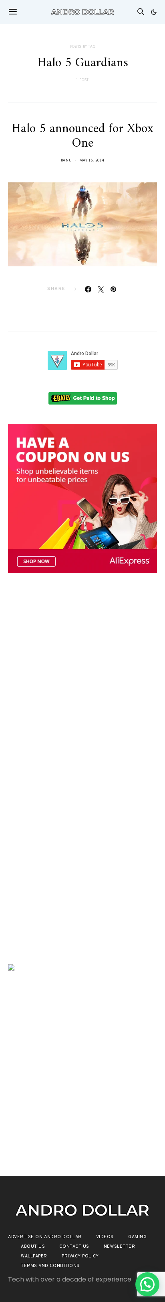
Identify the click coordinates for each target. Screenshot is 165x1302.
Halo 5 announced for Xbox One (82, 136)
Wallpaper (34, 1256)
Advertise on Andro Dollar (45, 1237)
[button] (154, 12)
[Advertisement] (82, 675)
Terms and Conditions (50, 1266)
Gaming (137, 1237)
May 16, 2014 (92, 160)
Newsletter (119, 1246)
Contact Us (74, 1246)
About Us (33, 1246)
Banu (66, 160)
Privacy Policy (80, 1256)
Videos (105, 1237)
